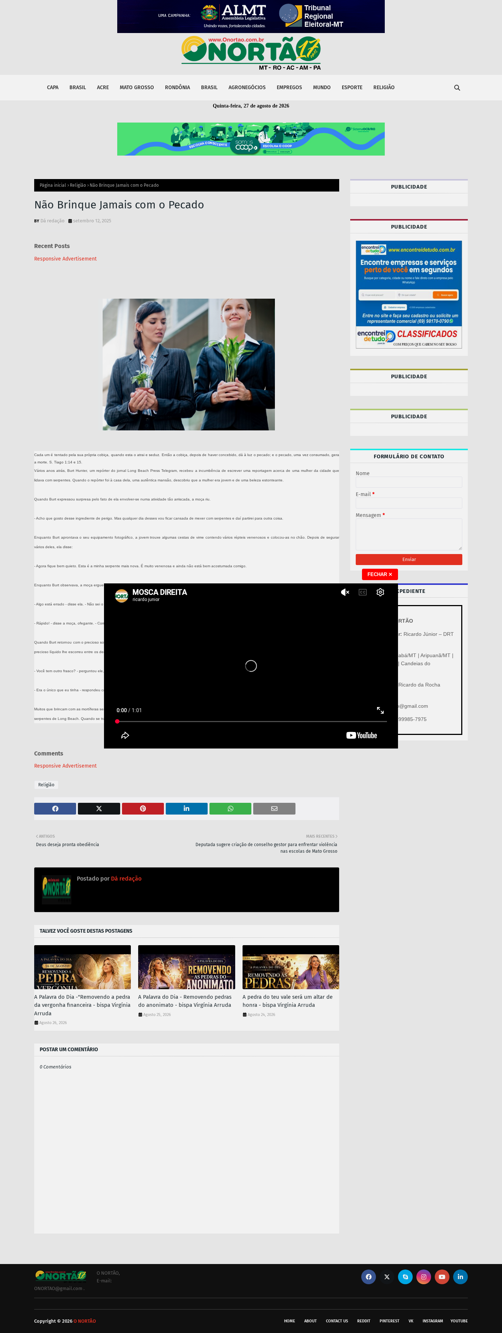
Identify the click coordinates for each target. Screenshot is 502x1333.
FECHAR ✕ (379, 574)
